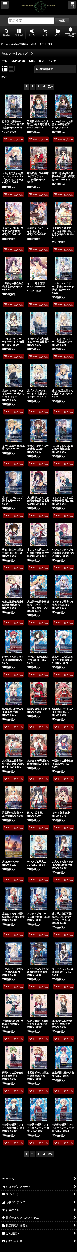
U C (41, 60)
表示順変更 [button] (46, 69)
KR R (32, 60)
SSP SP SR (18, 60)
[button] (5, 5)
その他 (52, 60)
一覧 (5, 60)
